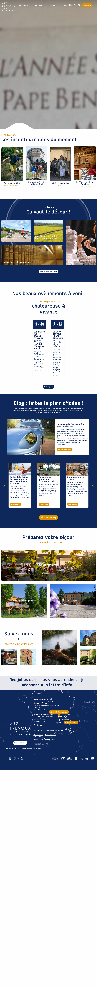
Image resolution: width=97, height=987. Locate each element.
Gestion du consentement (33, 748)
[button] (75, 5)
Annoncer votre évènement (44, 730)
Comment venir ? (71, 722)
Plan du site (21, 748)
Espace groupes (51, 739)
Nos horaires (38, 735)
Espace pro (38, 743)
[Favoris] (79, 5)
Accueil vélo (38, 739)
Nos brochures (50, 735)
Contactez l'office (20, 743)
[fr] (69, 5)
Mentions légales (11, 748)
